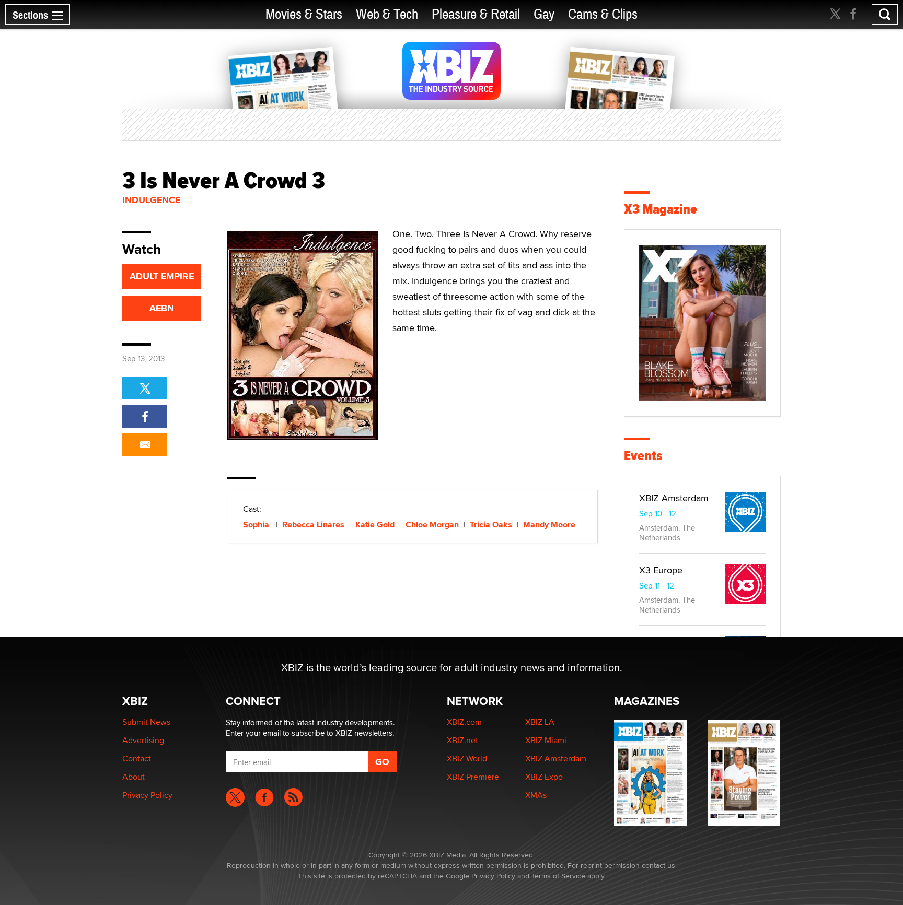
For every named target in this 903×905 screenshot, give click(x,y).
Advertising (143, 740)
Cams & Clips (603, 14)
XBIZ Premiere (473, 777)
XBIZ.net (462, 740)
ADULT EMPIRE (162, 276)
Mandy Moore (549, 525)
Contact (136, 759)
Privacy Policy (147, 795)
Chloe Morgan (432, 525)
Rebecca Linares (313, 525)
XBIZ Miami (545, 740)
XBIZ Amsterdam (674, 497)
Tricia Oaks (491, 525)
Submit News (146, 722)
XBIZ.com (464, 722)
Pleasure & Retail (476, 14)
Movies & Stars (303, 14)
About (133, 777)
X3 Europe (660, 570)
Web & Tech (387, 14)
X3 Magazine (660, 209)
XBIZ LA (539, 722)
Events (643, 455)
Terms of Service (558, 876)
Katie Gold (375, 525)
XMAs (536, 795)
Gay (544, 14)
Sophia (257, 525)
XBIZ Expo (544, 777)
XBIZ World (467, 759)
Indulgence (151, 200)
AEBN (161, 308)
